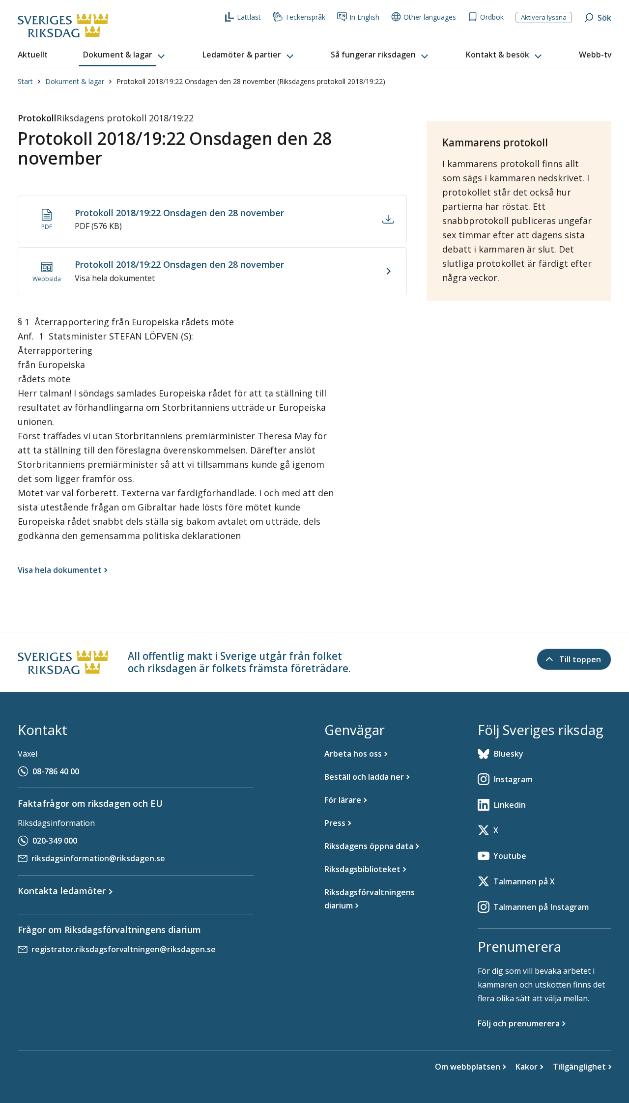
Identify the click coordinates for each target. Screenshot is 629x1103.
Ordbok (492, 17)
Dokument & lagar (74, 81)
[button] (125, 55)
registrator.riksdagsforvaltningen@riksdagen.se (123, 949)
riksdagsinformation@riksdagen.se (98, 858)
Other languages (429, 17)
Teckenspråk (305, 17)
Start (25, 81)
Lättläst (249, 17)
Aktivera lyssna (544, 17)
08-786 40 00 (55, 771)
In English (364, 17)
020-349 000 (54, 840)
